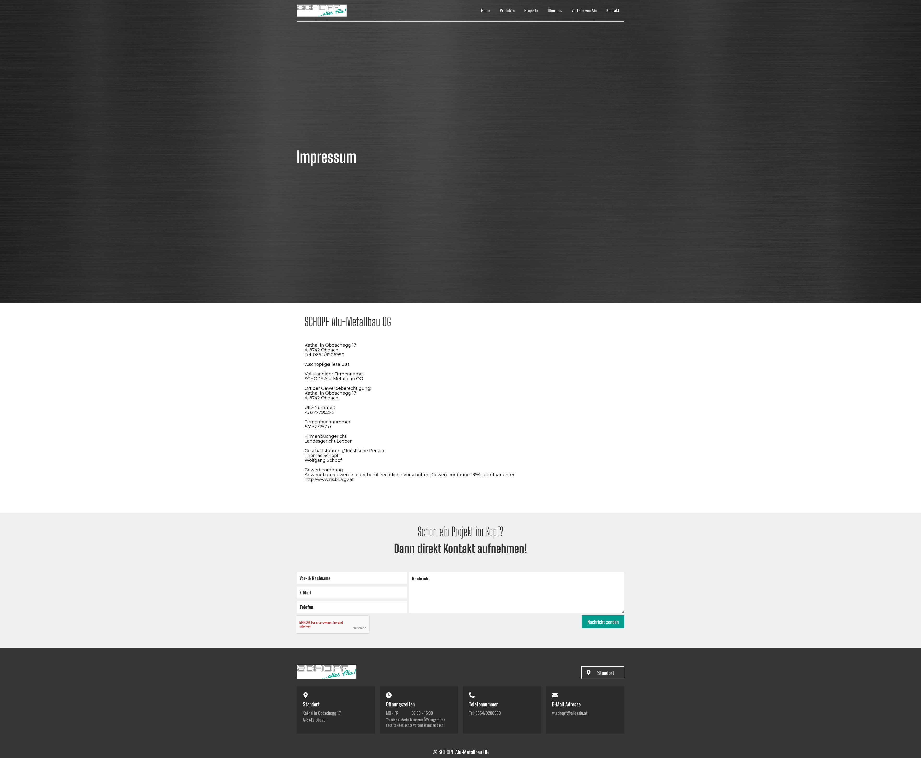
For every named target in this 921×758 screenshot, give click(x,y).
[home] (333, 10)
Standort (605, 672)
